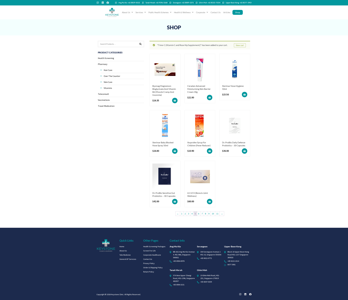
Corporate (200, 12)
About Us (126, 12)
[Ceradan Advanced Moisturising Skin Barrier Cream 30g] (199, 70)
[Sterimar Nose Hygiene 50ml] (234, 70)
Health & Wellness (182, 12)
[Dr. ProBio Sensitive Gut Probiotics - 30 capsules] (165, 176)
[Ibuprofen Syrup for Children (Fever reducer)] (199, 126)
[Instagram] (98, 2)
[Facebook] (108, 2)
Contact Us (216, 12)
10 (213, 213)
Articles (226, 12)
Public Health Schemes (158, 12)
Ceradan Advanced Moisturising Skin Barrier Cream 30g (199, 89)
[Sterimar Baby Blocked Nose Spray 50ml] (165, 126)
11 (217, 213)
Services (139, 12)
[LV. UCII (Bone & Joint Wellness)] (199, 176)
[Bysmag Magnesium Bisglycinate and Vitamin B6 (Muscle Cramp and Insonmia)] (165, 70)
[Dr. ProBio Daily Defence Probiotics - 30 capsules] (234, 126)
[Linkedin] (103, 2)
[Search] (140, 44)
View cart (240, 45)
